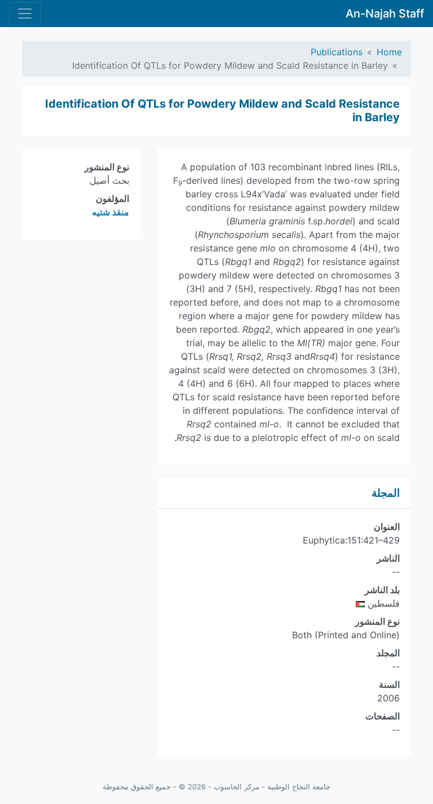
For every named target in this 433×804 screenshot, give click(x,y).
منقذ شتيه (110, 212)
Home (389, 52)
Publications (337, 52)
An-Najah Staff (385, 13)
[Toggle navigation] (25, 13)
